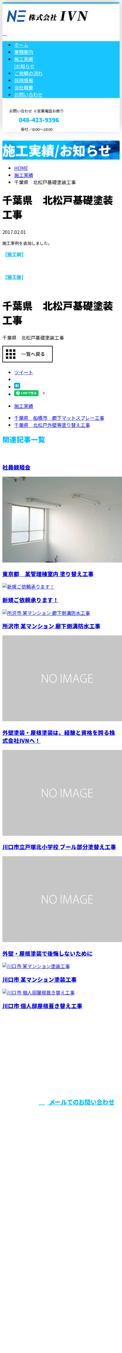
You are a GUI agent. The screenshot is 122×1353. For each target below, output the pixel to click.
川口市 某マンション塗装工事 (39, 979)
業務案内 (23, 51)
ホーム (21, 44)
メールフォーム (23, 135)
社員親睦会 (16, 467)
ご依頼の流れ (28, 73)
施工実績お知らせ (24, 62)
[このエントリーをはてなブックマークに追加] (17, 386)
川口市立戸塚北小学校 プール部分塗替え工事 (59, 847)
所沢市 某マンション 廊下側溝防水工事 (51, 626)
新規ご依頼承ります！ (30, 600)
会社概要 (23, 87)
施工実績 (23, 405)
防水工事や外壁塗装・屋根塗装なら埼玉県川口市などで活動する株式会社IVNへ (57, 1240)
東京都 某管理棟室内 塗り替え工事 (48, 574)
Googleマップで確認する (31, 1283)
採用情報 (23, 80)
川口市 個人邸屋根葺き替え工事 (42, 1006)
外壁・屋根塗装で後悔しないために (47, 953)
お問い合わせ (28, 94)
